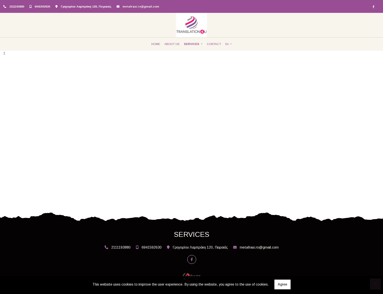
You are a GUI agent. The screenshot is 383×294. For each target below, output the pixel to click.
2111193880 (16, 6)
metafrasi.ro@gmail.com (141, 6)
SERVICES (192, 44)
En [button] (227, 44)
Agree (282, 284)
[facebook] (373, 7)
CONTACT (214, 44)
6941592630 (42, 6)
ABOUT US (172, 44)
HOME (155, 44)
